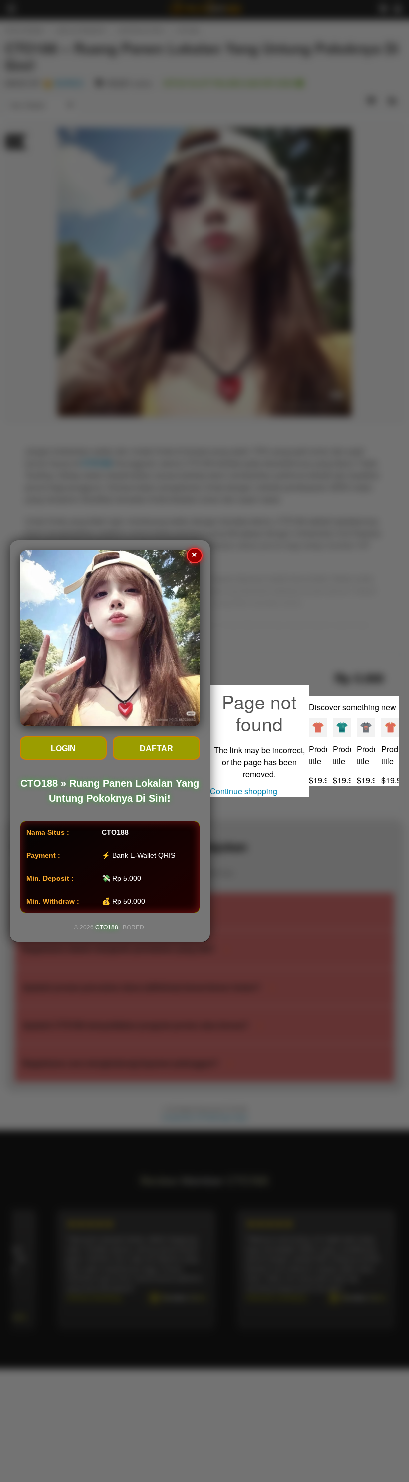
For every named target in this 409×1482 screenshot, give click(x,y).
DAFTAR (156, 748)
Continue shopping (243, 791)
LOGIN (63, 748)
